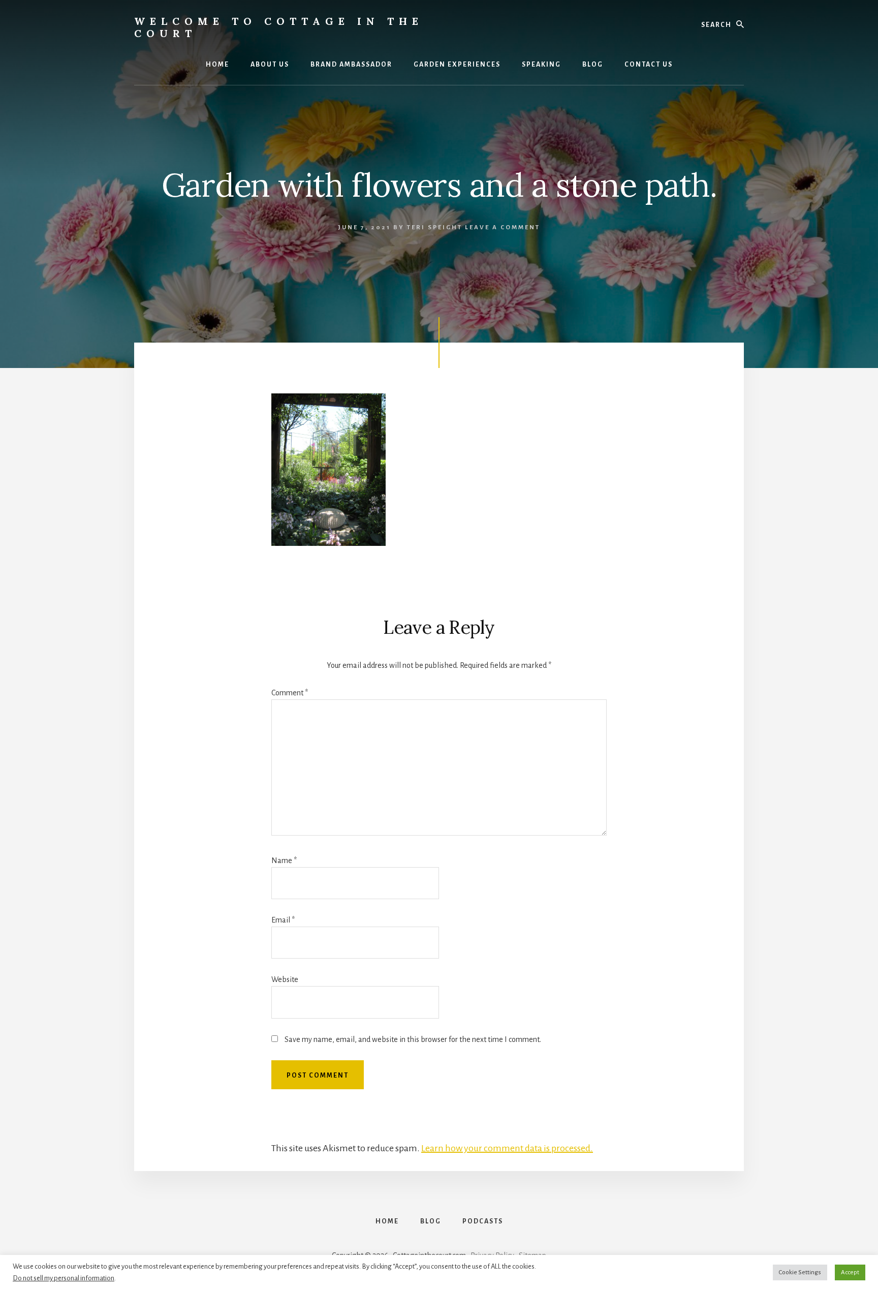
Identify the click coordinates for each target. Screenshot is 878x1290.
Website (284, 979)
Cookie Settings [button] (800, 1272)
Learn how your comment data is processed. (507, 1148)
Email (283, 920)
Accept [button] (850, 1272)
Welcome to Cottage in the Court (278, 27)
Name (284, 860)
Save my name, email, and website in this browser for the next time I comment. (413, 1039)
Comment (289, 693)
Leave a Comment (502, 227)
